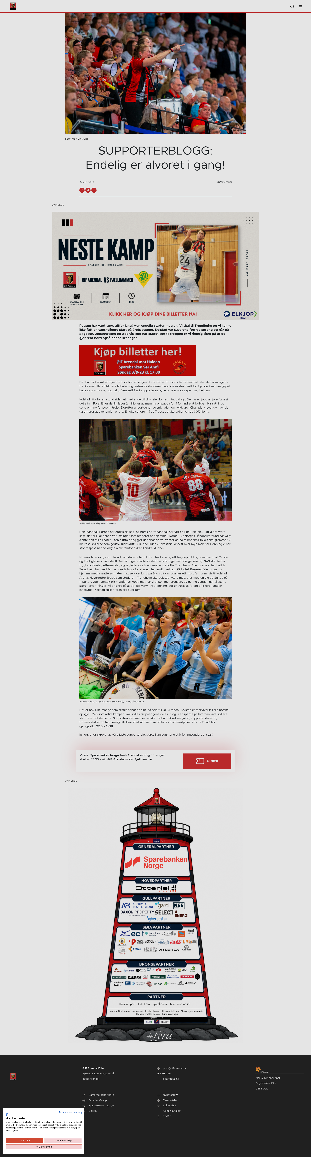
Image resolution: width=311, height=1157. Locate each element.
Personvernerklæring (70, 1112)
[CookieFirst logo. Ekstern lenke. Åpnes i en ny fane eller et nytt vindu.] (7, 1114)
